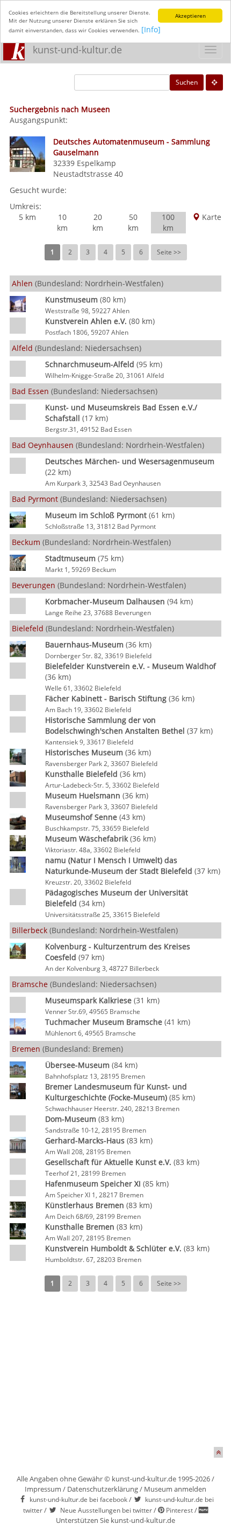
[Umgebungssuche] (214, 82)
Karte (210, 217)
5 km (27, 217)
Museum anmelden (175, 1489)
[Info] (151, 29)
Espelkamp (96, 163)
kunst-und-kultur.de (77, 49)
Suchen (187, 82)
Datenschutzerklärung (102, 1489)
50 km (133, 222)
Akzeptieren (190, 15)
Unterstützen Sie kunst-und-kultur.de (115, 1520)
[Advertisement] (115, 1376)
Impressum (43, 1489)
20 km (97, 222)
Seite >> (169, 252)
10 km (62, 222)
